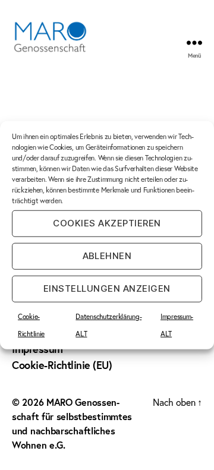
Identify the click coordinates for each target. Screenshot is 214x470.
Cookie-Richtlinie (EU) (62, 365)
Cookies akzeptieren (107, 223)
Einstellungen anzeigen (107, 288)
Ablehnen (107, 255)
